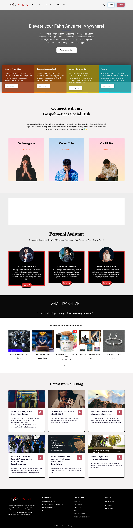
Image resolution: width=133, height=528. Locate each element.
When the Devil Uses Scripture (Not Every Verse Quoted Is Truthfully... (60, 460)
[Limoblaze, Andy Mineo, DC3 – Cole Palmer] (26, 399)
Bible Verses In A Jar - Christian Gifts (66, 355)
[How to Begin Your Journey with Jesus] (106, 444)
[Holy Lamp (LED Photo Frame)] (90, 341)
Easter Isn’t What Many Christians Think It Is (101, 412)
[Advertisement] (66, 211)
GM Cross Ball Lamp (43, 354)
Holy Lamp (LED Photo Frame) (90, 354)
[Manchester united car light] (19, 341)
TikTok (110, 505)
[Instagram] (105, 501)
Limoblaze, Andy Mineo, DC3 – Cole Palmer (22, 412)
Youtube (110, 508)
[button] (104, 5)
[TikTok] (105, 505)
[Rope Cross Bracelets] (114, 341)
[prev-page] (64, 366)
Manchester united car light (19, 354)
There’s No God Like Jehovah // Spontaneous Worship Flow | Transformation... (21, 460)
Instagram (111, 501)
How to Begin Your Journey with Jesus (99, 457)
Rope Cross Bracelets (114, 354)
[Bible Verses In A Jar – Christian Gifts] (66, 341)
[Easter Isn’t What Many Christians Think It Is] (106, 399)
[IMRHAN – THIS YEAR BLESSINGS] (66, 399)
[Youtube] (105, 508)
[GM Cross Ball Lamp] (43, 341)
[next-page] (67, 366)
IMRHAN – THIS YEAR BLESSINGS (62, 412)
